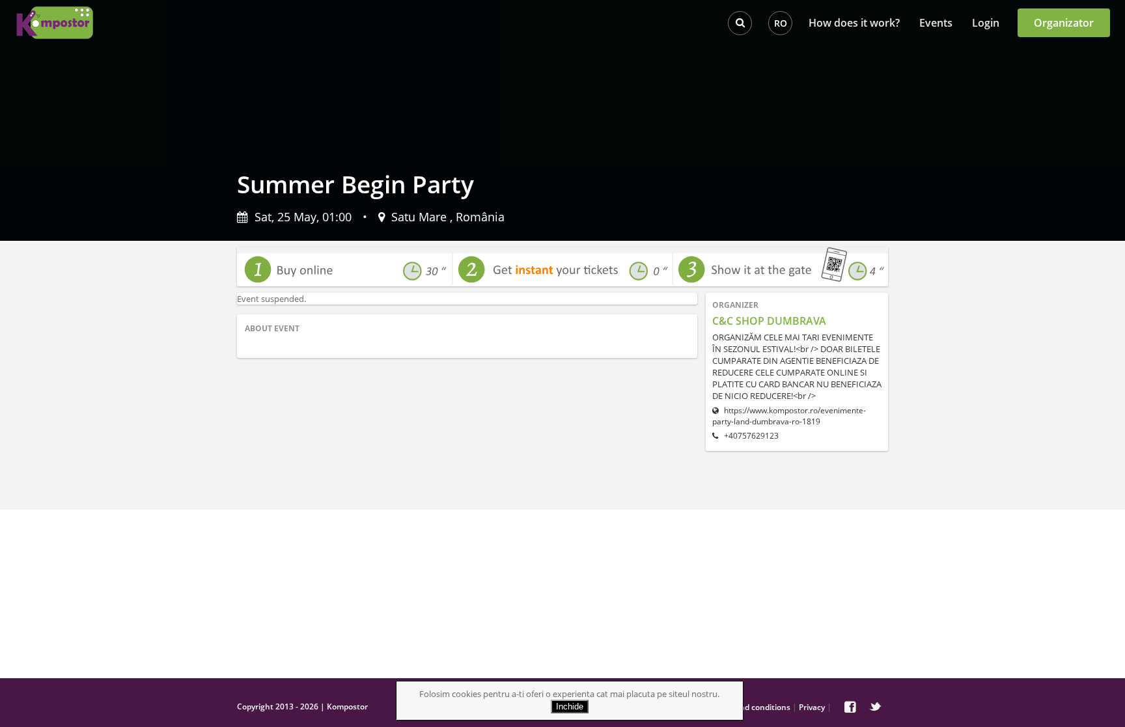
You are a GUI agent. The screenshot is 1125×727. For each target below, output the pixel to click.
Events (935, 23)
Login (985, 23)
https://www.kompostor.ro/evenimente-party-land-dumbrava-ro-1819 (789, 416)
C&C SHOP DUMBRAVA (769, 321)
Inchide (569, 706)
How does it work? (854, 23)
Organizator (1064, 23)
